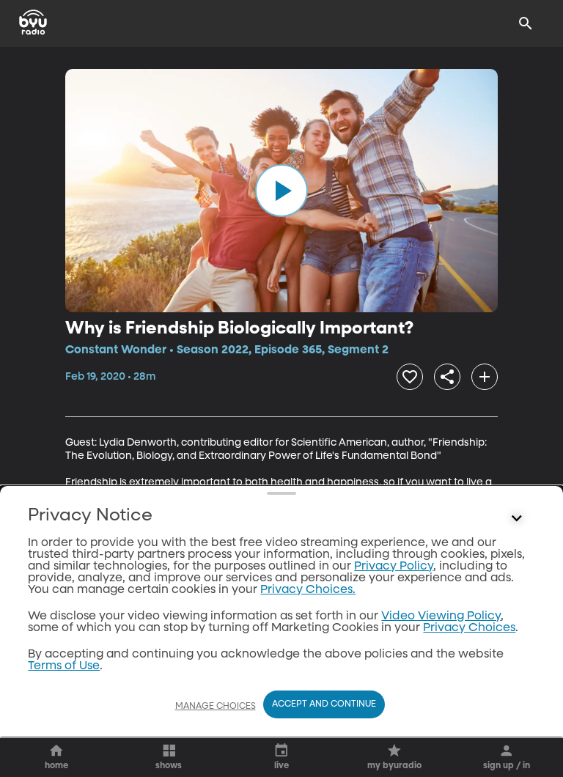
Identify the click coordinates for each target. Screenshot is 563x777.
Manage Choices (215, 706)
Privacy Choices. (308, 590)
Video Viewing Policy (441, 616)
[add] (484, 377)
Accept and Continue (324, 704)
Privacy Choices (469, 628)
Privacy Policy (393, 566)
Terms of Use (64, 666)
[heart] (410, 377)
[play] (281, 190)
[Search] (525, 23)
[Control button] (516, 519)
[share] (447, 377)
